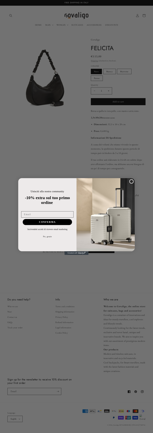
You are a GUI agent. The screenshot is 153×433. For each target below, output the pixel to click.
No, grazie (47, 237)
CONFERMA (47, 222)
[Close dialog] (131, 181)
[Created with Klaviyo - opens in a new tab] (76, 253)
